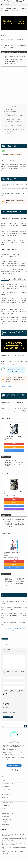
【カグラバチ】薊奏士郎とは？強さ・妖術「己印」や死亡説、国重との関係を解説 (14, 839)
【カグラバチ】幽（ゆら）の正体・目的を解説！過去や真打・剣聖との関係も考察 (14, 843)
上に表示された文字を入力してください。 (11, 697)
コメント (5, 654)
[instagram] (13, 770)
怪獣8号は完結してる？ (10, 109)
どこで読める (6, 794)
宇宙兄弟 (6, 805)
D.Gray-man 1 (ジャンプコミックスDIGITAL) (12, 553)
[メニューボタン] (1, 1)
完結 (6, 638)
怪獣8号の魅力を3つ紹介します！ (12, 114)
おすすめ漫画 (7, 786)
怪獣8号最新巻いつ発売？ (10, 111)
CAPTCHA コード (6, 707)
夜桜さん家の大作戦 (8, 802)
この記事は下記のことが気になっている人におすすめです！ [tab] (14, 52)
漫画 (3, 638)
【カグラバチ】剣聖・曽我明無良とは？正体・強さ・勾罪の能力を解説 (14, 835)
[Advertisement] (14, 85)
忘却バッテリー (7, 810)
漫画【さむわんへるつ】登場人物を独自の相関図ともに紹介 (14, 848)
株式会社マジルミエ (8, 813)
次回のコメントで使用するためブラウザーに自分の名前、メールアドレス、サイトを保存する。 (14, 691)
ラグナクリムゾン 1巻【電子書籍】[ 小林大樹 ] (13, 492)
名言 (5, 800)
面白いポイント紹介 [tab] (6, 456)
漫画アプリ (6, 816)
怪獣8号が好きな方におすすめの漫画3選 (14, 129)
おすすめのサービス (8, 783)
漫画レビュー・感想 (8, 819)
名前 (4, 675)
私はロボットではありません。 (10, 712)
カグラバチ (6, 789)
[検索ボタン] (26, 1)
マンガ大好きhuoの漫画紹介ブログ (14, 1)
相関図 (5, 821)
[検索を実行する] (25, 726)
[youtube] (17, 770)
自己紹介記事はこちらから (14, 765)
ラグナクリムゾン (11, 133)
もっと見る (14, 136)
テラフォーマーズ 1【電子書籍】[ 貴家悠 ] (13, 436)
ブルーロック (6, 797)
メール (4, 680)
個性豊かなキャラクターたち (13, 119)
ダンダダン (6, 791)
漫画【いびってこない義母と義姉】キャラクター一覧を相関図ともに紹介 (14, 852)
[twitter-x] (10, 770)
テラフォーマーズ (11, 131)
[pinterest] (15, 770)
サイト (4, 685)
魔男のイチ (6, 824)
